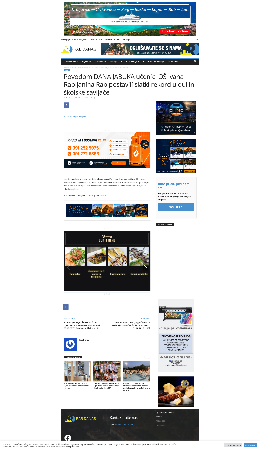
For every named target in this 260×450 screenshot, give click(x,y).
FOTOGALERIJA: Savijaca (75, 116)
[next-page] (149, 357)
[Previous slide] (69, 267)
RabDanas (70, 98)
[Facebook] (197, 40)
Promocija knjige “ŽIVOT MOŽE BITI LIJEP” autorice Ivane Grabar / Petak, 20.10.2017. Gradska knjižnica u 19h (82, 325)
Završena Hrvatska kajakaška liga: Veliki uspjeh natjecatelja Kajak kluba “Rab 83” (106, 385)
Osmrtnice (173, 61)
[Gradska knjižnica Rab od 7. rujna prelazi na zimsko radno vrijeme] (77, 371)
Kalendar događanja (153, 61)
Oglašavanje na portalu (165, 412)
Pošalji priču (176, 207)
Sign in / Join (96, 40)
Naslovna (66, 68)
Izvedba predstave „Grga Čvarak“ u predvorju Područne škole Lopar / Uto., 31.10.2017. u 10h (130, 325)
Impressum (160, 425)
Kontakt (108, 40)
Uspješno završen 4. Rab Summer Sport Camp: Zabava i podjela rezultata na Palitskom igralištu (136, 386)
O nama (117, 40)
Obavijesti (114, 61)
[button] (195, 62)
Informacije (131, 61)
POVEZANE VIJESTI (73, 357)
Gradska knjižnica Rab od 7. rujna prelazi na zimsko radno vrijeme (76, 385)
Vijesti (74, 68)
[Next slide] (145, 267)
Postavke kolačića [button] (233, 445)
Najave (85, 61)
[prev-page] (145, 357)
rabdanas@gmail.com (124, 424)
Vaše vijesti (160, 421)
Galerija (126, 40)
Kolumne (99, 61)
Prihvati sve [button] (250, 445)
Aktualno (71, 61)
